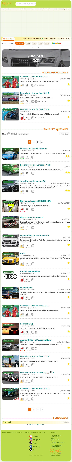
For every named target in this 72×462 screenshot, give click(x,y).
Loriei (68, 237)
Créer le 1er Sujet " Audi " (36, 424)
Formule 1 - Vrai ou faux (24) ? (34, 93)
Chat (67, 39)
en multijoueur (44, 9)
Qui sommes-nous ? (56, 435)
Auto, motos (19, 43)
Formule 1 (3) (26, 324)
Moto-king (66, 79)
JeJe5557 (66, 255)
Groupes (61, 39)
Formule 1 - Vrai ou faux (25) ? (34, 77)
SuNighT (67, 219)
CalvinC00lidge (64, 342)
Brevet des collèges (56, 445)
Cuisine (28, 43)
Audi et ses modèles (30, 271)
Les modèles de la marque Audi (35, 165)
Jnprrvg (67, 150)
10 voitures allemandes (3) (33, 181)
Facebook (36, 446)
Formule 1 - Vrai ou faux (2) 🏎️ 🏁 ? (37, 372)
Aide (52, 441)
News (24, 39)
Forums (52, 39)
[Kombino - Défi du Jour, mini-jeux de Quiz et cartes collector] (56, 43)
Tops (45, 39)
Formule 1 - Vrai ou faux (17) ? (34, 356)
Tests (30, 39)
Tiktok (35, 443)
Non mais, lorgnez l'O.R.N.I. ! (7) (35, 201)
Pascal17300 (65, 203)
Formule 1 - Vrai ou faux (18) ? (34, 389)
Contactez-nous (55, 446)
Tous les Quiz (7, 39)
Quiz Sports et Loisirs (19, 47)
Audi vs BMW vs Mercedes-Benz (35, 340)
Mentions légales (55, 436)
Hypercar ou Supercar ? (31, 217)
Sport (40, 43)
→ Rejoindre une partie (61, 9)
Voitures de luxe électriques (33, 148)
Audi (22, 253)
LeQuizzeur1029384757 (61, 183)
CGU (52, 438)
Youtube (35, 436)
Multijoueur (37, 39)
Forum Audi (7, 422)
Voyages (47, 43)
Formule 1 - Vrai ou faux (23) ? (34, 109)
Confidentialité (55, 439)
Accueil (5, 47)
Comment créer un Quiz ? (58, 442)
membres (32, 9)
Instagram (36, 440)
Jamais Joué (24, 134)
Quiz (11, 47)
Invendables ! (26, 287)
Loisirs (34, 43)
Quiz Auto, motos (31, 47)
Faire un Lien (54, 444)
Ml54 (68, 167)
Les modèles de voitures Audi (34, 235)
